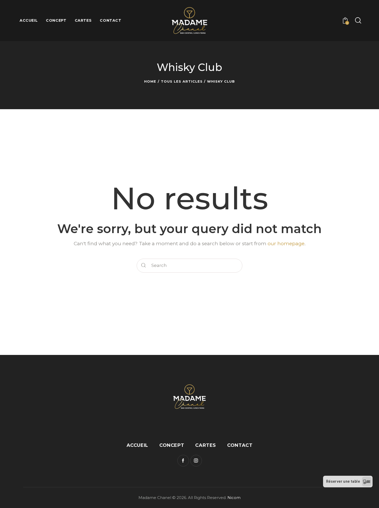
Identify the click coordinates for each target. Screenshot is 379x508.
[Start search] (358, 21)
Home (150, 81)
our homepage (286, 244)
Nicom (234, 497)
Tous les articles (182, 81)
